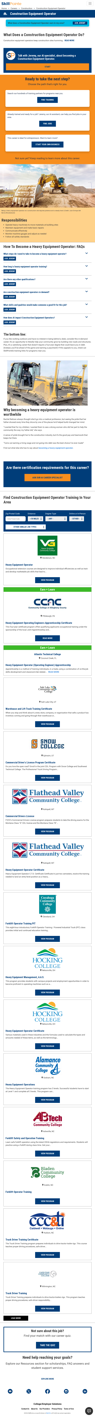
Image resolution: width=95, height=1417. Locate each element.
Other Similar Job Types (24, 527)
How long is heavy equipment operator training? (25, 266)
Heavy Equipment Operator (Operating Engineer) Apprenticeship (38, 665)
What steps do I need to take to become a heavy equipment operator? (34, 254)
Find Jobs (47, 123)
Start (47, 67)
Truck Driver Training (16, 1293)
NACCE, (48, 1413)
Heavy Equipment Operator (19, 564)
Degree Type (50, 513)
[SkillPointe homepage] (11, 3)
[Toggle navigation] (90, 3)
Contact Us (25, 1409)
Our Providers (44, 1409)
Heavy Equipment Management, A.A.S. (25, 977)
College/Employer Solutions (47, 1404)
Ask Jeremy (80, 23)
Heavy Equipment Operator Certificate (25, 869)
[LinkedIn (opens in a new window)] (85, 1391)
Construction (26, 8)
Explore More (47, 1379)
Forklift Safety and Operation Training (25, 1138)
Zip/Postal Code (12, 513)
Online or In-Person (77, 513)
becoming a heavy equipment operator (56, 448)
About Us (34, 1409)
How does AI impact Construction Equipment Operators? (29, 317)
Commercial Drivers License (20, 816)
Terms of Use (69, 1409)
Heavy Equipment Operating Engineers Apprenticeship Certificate (39, 622)
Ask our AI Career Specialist (47, 477)
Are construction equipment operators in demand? (26, 292)
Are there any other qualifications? (19, 279)
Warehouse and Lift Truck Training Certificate (29, 708)
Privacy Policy (57, 1409)
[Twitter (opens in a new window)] (29, 1391)
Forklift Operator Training (19, 1191)
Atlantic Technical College (47, 654)
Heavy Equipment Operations (20, 1084)
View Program (47, 580)
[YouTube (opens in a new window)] (10, 1391)
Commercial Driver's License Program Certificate (30, 762)
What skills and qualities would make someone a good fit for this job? (35, 305)
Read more (69, 40)
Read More (47, 638)
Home (4, 8)
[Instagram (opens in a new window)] (66, 1391)
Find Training (47, 100)
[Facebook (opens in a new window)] (47, 1391)
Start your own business (47, 144)
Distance (31, 513)
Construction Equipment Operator (50, 8)
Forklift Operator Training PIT (21, 923)
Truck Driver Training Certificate (22, 1239)
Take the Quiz (47, 1345)
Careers (14, 8)
